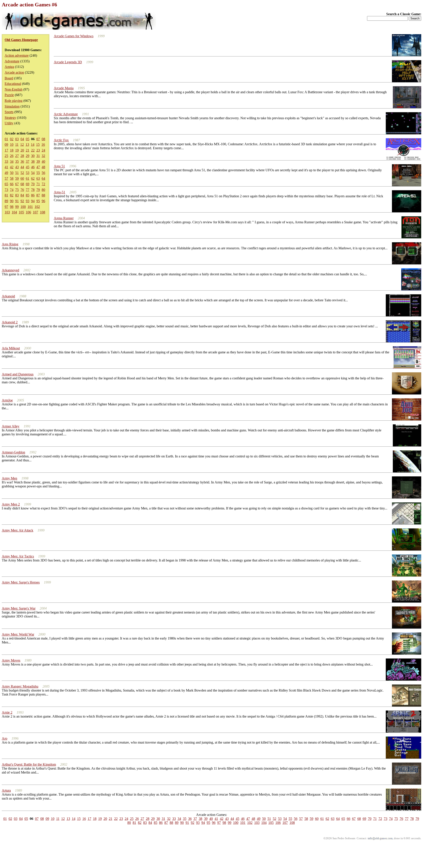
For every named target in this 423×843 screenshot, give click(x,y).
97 (6, 207)
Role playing (13, 101)
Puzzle (9, 95)
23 (38, 150)
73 (6, 190)
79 (38, 190)
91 (17, 201)
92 (22, 201)
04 (22, 139)
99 (17, 207)
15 (38, 144)
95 (38, 201)
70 (33, 184)
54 (33, 173)
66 (11, 184)
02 (11, 139)
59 (17, 178)
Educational (13, 84)
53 (27, 173)
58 (11, 178)
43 (17, 167)
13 (27, 144)
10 (11, 144)
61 (27, 178)
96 (43, 201)
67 (17, 184)
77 (27, 190)
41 (6, 167)
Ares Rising (10, 244)
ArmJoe (7, 400)
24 (43, 150)
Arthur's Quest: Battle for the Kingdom (29, 764)
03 (17, 139)
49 (6, 173)
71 (38, 184)
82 (11, 195)
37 (27, 161)
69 (27, 184)
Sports (9, 112)
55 (38, 173)
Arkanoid (8, 296)
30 (33, 156)
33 (6, 161)
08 (43, 139)
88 (43, 195)
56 (43, 173)
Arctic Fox (61, 140)
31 (38, 156)
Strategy (10, 117)
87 (38, 195)
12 (22, 144)
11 (17, 144)
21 (27, 150)
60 (22, 178)
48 (43, 167)
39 (38, 161)
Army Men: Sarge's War (18, 608)
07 (38, 139)
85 (27, 195)
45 (27, 167)
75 (17, 190)
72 (43, 184)
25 (6, 156)
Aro (4, 738)
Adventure (12, 61)
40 (43, 161)
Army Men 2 (11, 504)
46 (33, 167)
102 (37, 207)
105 (21, 212)
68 (22, 184)
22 (33, 150)
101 (30, 207)
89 (6, 201)
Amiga (9, 67)
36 (22, 161)
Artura (6, 790)
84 (22, 195)
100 (23, 207)
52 (22, 173)
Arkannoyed (10, 270)
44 (22, 167)
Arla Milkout (11, 348)
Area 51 (59, 166)
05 (27, 139)
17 (6, 150)
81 (6, 195)
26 (11, 156)
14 (32, 144)
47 (38, 167)
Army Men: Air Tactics (18, 556)
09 (6, 144)
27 (17, 156)
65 (6, 184)
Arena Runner (64, 218)
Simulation (12, 106)
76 (22, 190)
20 (22, 150)
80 (43, 190)
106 (28, 212)
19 (17, 150)
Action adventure (17, 55)
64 (43, 178)
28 (22, 156)
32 (43, 156)
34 (11, 161)
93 (27, 201)
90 (11, 201)
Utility (9, 123)
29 (27, 156)
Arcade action (14, 72)
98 (11, 207)
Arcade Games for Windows (73, 36)
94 (33, 201)
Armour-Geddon (13, 452)
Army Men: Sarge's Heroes (21, 582)
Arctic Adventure (66, 114)
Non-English (13, 89)
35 (17, 161)
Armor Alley (10, 426)
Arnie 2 (7, 712)
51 (17, 173)
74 (11, 190)
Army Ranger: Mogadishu (20, 686)
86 (33, 195)
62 (33, 178)
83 (17, 195)
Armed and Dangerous (17, 374)
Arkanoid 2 (10, 322)
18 (11, 150)
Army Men (9, 478)
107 (35, 212)
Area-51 (59, 192)
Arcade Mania (64, 88)
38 (33, 161)
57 (6, 178)
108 (42, 212)
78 (33, 190)
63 (38, 178)
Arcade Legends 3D (68, 62)
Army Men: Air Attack (17, 530)
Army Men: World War (18, 634)
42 (11, 167)
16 (43, 144)
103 (7, 212)
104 (14, 212)
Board (9, 78)
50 (11, 173)
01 (6, 139)
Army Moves (11, 660)
